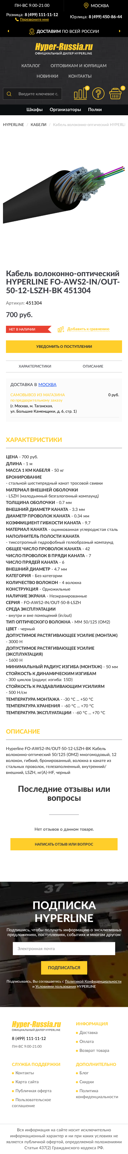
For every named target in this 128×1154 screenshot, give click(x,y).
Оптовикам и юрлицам (79, 66)
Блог (84, 1073)
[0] (115, 93)
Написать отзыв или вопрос (64, 844)
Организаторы (65, 109)
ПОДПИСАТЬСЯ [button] (64, 968)
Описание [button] (93, 366)
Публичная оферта (33, 1091)
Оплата (86, 1042)
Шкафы (34, 109)
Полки (95, 109)
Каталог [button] (30, 66)
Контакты (80, 76)
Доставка (88, 1033)
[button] (32, 19)
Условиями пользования (55, 986)
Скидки (86, 1082)
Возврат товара (94, 1051)
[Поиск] (9, 94)
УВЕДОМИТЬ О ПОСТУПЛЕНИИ (64, 346)
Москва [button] (47, 385)
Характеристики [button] (35, 366)
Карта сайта (27, 1082)
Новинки (47, 76)
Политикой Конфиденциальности (93, 981)
